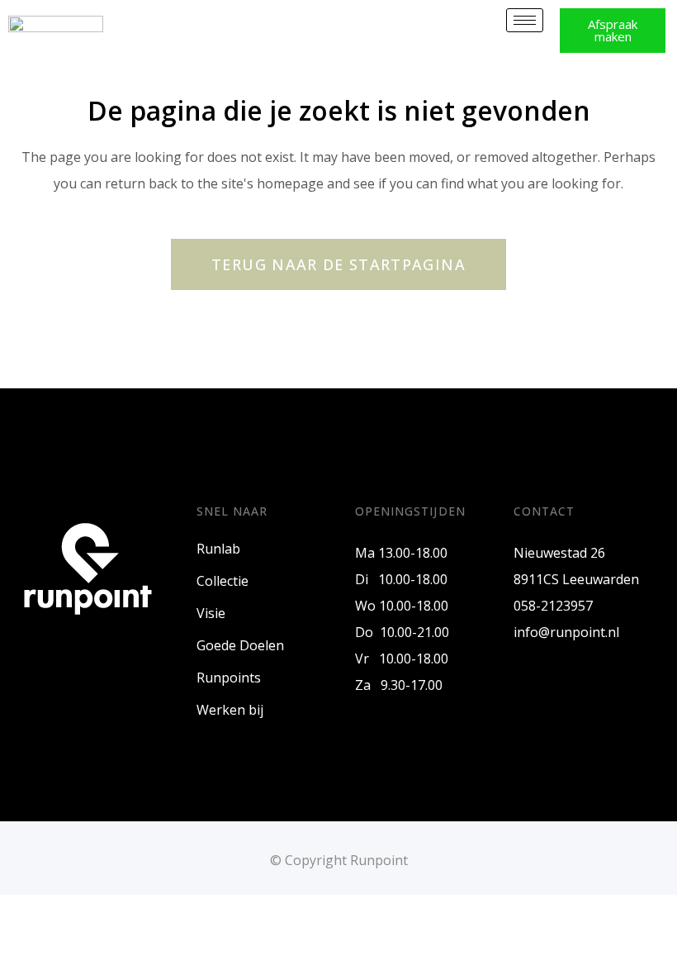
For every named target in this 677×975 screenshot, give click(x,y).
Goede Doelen (240, 645)
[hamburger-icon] (524, 20)
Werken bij (229, 710)
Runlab (218, 549)
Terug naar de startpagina (338, 264)
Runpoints (228, 677)
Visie (210, 613)
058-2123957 (553, 606)
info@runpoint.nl (566, 632)
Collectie (222, 581)
